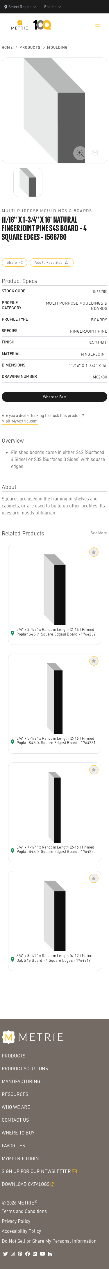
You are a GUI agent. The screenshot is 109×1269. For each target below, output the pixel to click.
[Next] (27, 182)
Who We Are (16, 1107)
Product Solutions (25, 1068)
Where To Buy (18, 1133)
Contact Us (15, 1120)
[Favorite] (94, 552)
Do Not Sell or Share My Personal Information (49, 1241)
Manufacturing (21, 1081)
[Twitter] (5, 1253)
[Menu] (97, 24)
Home (7, 47)
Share (12, 262)
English (50, 6)
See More (99, 532)
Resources (15, 1094)
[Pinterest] (20, 1253)
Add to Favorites (48, 262)
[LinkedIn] (35, 1253)
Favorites (13, 1145)
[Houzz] (50, 1253)
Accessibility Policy (21, 1231)
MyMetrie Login (20, 1158)
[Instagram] (13, 1253)
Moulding (57, 47)
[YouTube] (42, 1253)
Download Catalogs (25, 1184)
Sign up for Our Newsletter (36, 1171)
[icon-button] (80, 153)
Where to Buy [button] (54, 397)
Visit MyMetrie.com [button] (20, 420)
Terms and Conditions (24, 1211)
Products (29, 47)
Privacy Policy (16, 1221)
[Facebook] (27, 1253)
